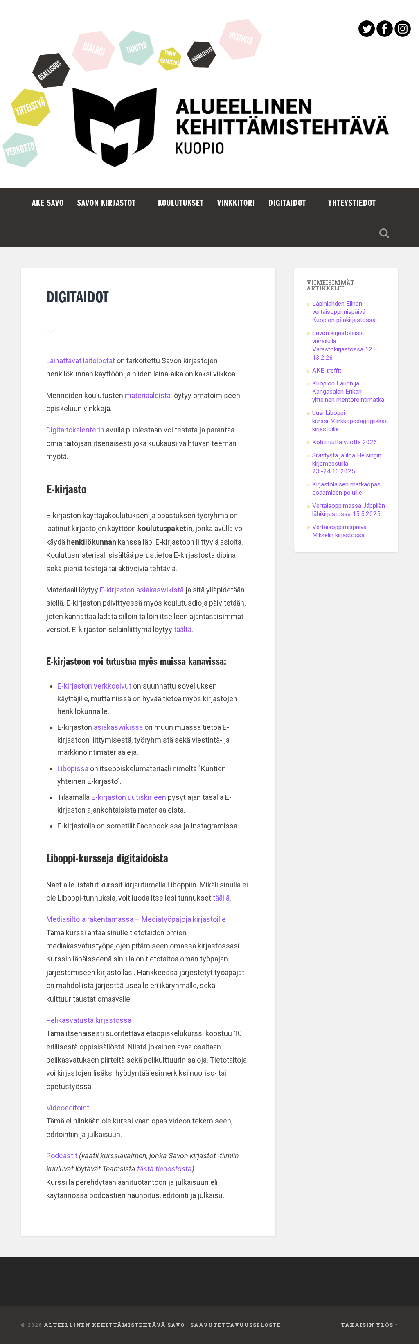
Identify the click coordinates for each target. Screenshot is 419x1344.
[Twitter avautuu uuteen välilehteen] (366, 34)
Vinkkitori (236, 203)
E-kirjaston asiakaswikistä (142, 589)
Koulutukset (181, 203)
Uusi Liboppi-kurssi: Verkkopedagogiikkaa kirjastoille (350, 421)
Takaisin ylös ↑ (369, 1324)
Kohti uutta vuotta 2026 (344, 442)
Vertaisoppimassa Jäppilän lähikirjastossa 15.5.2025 (348, 510)
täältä (182, 629)
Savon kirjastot (106, 203)
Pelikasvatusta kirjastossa (88, 1020)
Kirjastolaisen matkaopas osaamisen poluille (346, 488)
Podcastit (61, 1155)
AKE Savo (48, 203)
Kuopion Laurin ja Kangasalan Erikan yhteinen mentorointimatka (348, 391)
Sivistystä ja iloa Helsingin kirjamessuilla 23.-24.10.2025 (346, 463)
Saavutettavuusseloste (235, 1324)
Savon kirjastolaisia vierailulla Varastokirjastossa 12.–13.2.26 (344, 345)
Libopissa (72, 768)
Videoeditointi (68, 1107)
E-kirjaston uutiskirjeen (129, 797)
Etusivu (209, 135)
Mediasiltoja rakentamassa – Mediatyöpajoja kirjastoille (136, 919)
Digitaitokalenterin (75, 429)
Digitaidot (287, 203)
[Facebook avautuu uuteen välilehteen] (384, 34)
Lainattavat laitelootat (80, 360)
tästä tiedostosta (164, 1168)
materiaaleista (148, 395)
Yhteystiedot (352, 203)
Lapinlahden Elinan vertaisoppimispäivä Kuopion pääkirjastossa (344, 312)
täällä (221, 898)
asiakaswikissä (118, 727)
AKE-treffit (327, 370)
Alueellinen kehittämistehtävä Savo (114, 1324)
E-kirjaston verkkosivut (94, 686)
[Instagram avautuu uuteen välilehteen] (402, 34)
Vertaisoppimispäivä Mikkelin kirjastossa (339, 531)
